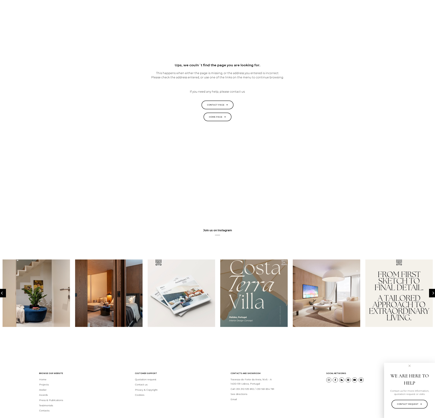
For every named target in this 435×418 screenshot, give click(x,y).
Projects (44, 384)
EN (412, 6)
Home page (215, 117)
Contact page (215, 105)
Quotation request (145, 379)
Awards (43, 395)
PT (408, 6)
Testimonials (46, 405)
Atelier (43, 389)
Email (234, 399)
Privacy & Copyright (146, 389)
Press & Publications (51, 400)
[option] (36, 293)
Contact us (141, 384)
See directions (239, 394)
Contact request (408, 404)
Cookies (139, 395)
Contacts (44, 410)
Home (42, 379)
